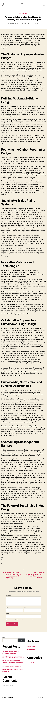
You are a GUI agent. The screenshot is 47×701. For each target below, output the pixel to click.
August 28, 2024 (25, 23)
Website (7, 613)
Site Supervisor (14, 23)
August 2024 (30, 652)
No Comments (36, 23)
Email (25, 607)
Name (7, 607)
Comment (8, 595)
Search (3, 637)
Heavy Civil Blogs (23, 13)
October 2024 (31, 646)
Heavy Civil (23, 3)
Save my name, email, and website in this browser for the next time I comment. (23, 619)
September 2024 (31, 649)
